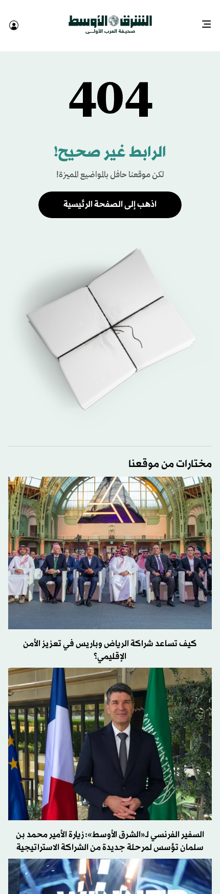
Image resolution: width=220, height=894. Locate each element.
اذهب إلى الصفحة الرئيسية (110, 195)
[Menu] (210, 20)
